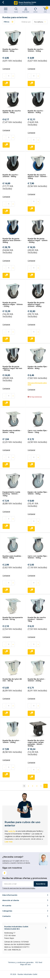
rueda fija (11, 831)
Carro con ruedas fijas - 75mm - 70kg (38, 431)
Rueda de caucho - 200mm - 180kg (11, 176)
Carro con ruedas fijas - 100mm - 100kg (38, 557)
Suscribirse (40, 884)
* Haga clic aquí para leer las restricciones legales (18, 888)
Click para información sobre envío (37, 384)
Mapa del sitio (25, 964)
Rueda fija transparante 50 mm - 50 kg (13, 618)
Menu (5, 11)
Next (45, 786)
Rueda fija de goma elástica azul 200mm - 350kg (12, 240)
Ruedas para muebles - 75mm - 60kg (12, 557)
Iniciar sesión (25, 11)
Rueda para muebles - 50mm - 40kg (12, 431)
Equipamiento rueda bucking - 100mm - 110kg (11, 494)
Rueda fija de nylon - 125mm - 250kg (11, 741)
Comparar (6, 69)
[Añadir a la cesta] (6, 83)
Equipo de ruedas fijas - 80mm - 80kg (38, 367)
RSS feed (38, 962)
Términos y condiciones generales (21, 962)
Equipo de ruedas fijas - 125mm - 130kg (38, 493)
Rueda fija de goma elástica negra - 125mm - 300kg (37, 240)
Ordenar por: (26, 22)
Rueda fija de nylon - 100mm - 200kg (36, 680)
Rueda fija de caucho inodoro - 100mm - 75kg (37, 619)
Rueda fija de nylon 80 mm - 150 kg (12, 680)
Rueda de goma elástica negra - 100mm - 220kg (13, 304)
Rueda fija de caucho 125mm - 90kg (12, 112)
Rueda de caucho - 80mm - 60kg (11, 50)
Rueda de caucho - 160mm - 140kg (36, 112)
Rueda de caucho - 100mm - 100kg (36, 50)
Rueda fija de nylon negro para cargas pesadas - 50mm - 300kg (36, 743)
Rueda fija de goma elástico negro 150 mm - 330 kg (12, 368)
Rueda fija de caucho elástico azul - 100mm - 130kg (38, 176)
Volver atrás (3, 2)
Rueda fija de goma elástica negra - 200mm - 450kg (36, 304)
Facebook (4, 873)
